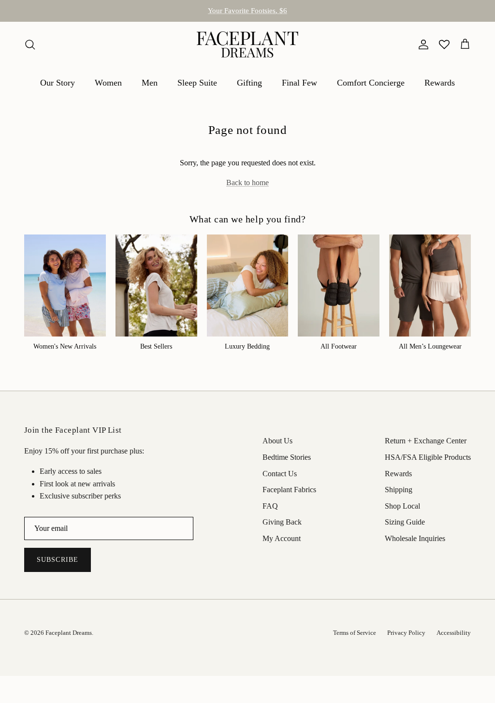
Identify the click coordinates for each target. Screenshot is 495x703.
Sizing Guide (405, 522)
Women (108, 83)
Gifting (249, 83)
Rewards (439, 83)
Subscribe (57, 559)
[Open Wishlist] (444, 44)
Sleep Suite (197, 83)
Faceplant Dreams (68, 632)
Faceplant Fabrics (289, 489)
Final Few (299, 83)
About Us (277, 441)
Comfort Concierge (371, 83)
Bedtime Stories (286, 457)
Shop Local (402, 506)
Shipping (398, 489)
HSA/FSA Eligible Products (247, 14)
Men (150, 83)
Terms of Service (354, 632)
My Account (281, 538)
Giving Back (282, 522)
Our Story (57, 83)
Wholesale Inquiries (415, 538)
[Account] (421, 44)
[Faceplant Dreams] (247, 44)
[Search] (30, 44)
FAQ (270, 506)
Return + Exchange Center (425, 441)
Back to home (247, 182)
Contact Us (279, 473)
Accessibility (454, 632)
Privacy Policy (406, 632)
